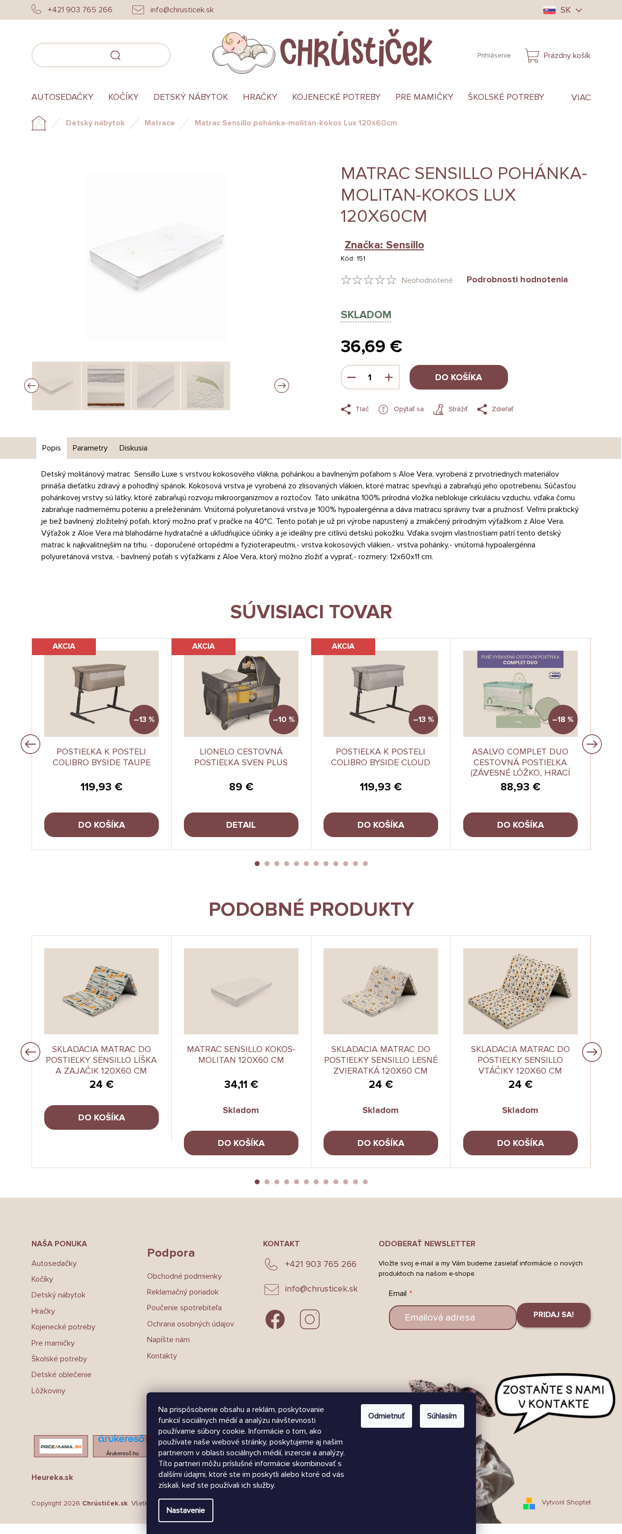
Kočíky (42, 1279)
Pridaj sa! (553, 1315)
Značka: (384, 245)
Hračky (43, 1311)
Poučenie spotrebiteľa (184, 1308)
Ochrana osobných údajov (190, 1324)
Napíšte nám (168, 1340)
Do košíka (458, 377)
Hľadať (185, 53)
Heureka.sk (52, 1477)
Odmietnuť (386, 1416)
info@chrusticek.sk (321, 1288)
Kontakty (162, 1356)
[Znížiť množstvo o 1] (351, 377)
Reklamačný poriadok (183, 1292)
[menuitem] (66, 97)
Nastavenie (186, 1510)
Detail (241, 824)
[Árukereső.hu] (122, 1441)
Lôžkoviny (48, 1391)
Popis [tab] (51, 448)
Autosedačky (54, 1263)
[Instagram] (309, 1319)
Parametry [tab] (90, 448)
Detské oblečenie (61, 1375)
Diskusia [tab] (133, 448)
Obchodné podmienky (184, 1276)
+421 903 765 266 (320, 1264)
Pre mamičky (53, 1343)
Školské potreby (59, 1359)
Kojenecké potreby (63, 1327)
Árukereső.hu (122, 1453)
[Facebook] (275, 1319)
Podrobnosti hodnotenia (517, 279)
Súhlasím (442, 1416)
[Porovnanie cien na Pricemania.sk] (61, 1446)
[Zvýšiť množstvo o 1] (389, 377)
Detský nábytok (58, 1295)
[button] (257, 863)
